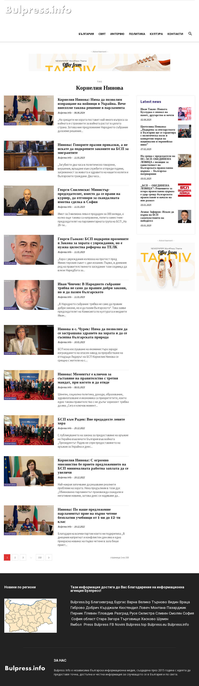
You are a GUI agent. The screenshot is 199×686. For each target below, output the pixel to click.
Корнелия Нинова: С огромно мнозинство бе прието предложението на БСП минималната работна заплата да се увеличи (93, 466)
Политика (137, 34)
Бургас (120, 602)
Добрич (93, 607)
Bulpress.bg (80, 602)
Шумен (162, 619)
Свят (102, 34)
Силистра (146, 613)
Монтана (159, 607)
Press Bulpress (96, 624)
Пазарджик (176, 607)
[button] (190, 34)
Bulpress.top (137, 624)
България (86, 34)
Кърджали (109, 607)
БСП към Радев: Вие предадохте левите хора (91, 421)
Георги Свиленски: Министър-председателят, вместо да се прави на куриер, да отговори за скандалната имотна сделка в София (89, 195)
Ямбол (77, 624)
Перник (77, 613)
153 (40, 557)
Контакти (175, 34)
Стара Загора (108, 619)
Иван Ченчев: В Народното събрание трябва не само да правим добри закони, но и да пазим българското (92, 288)
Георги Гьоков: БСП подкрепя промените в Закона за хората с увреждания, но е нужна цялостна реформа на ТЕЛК (93, 243)
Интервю (117, 34)
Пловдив (106, 613)
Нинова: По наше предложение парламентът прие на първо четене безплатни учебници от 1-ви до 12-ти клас (89, 515)
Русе (133, 613)
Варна (132, 602)
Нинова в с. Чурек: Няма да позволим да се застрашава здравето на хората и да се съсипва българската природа (92, 333)
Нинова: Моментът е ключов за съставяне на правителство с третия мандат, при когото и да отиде (88, 378)
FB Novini (117, 624)
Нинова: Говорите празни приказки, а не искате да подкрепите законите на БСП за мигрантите (93, 148)
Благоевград (102, 602)
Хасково (149, 619)
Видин (173, 602)
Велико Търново (153, 602)
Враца (184, 602)
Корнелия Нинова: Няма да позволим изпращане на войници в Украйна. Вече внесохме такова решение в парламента (92, 103)
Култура (156, 34)
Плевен (91, 613)
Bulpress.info (179, 624)
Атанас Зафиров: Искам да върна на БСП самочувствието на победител (157, 216)
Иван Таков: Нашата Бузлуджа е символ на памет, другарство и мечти (157, 112)
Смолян (176, 613)
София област (83, 619)
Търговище (130, 619)
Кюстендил (129, 607)
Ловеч (145, 607)
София (188, 613)
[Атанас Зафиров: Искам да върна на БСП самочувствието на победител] (184, 216)
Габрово (78, 607)
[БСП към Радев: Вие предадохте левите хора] (29, 430)
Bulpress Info (64, 112)
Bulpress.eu (158, 624)
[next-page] (48, 557)
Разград (121, 613)
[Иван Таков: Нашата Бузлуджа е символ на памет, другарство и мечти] (184, 113)
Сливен (162, 613)
